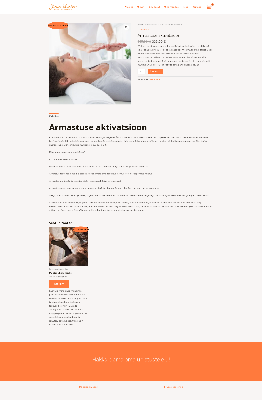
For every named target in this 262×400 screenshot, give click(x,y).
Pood (185, 7)
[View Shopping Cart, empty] (209, 7)
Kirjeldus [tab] (54, 116)
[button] (126, 27)
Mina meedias (171, 7)
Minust (140, 7)
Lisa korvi (155, 71)
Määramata (151, 24)
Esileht (141, 24)
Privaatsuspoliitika (173, 387)
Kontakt (197, 7)
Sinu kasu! (154, 7)
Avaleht (129, 7)
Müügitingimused (88, 387)
